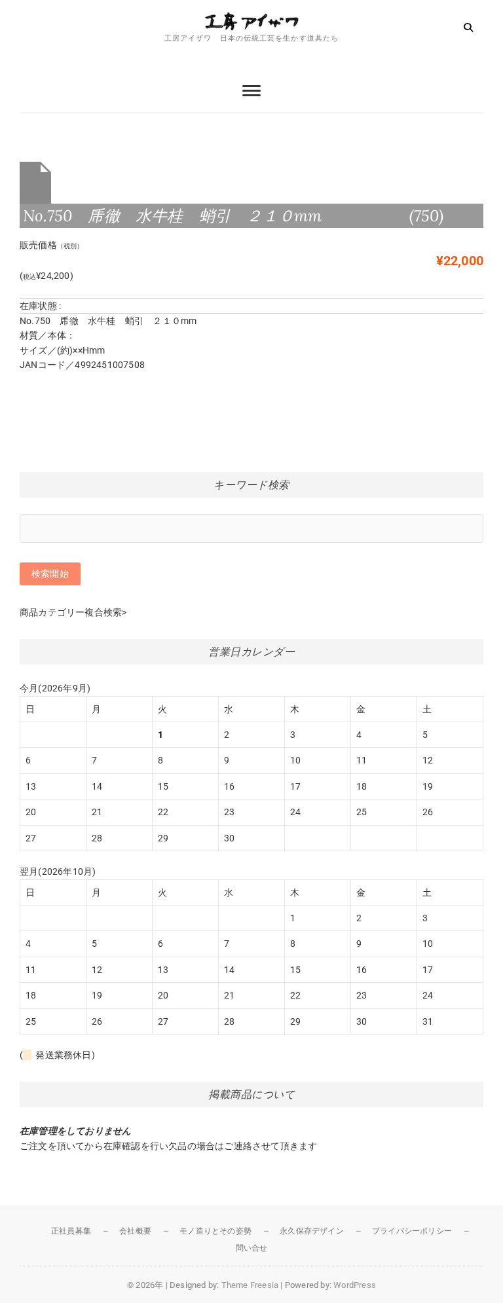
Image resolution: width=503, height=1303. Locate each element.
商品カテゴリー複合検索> (73, 612)
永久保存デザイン (312, 1231)
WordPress (354, 1285)
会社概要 (135, 1231)
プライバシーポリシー (412, 1231)
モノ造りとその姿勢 (215, 1231)
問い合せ (252, 1248)
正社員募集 (71, 1231)
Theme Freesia (250, 1285)
